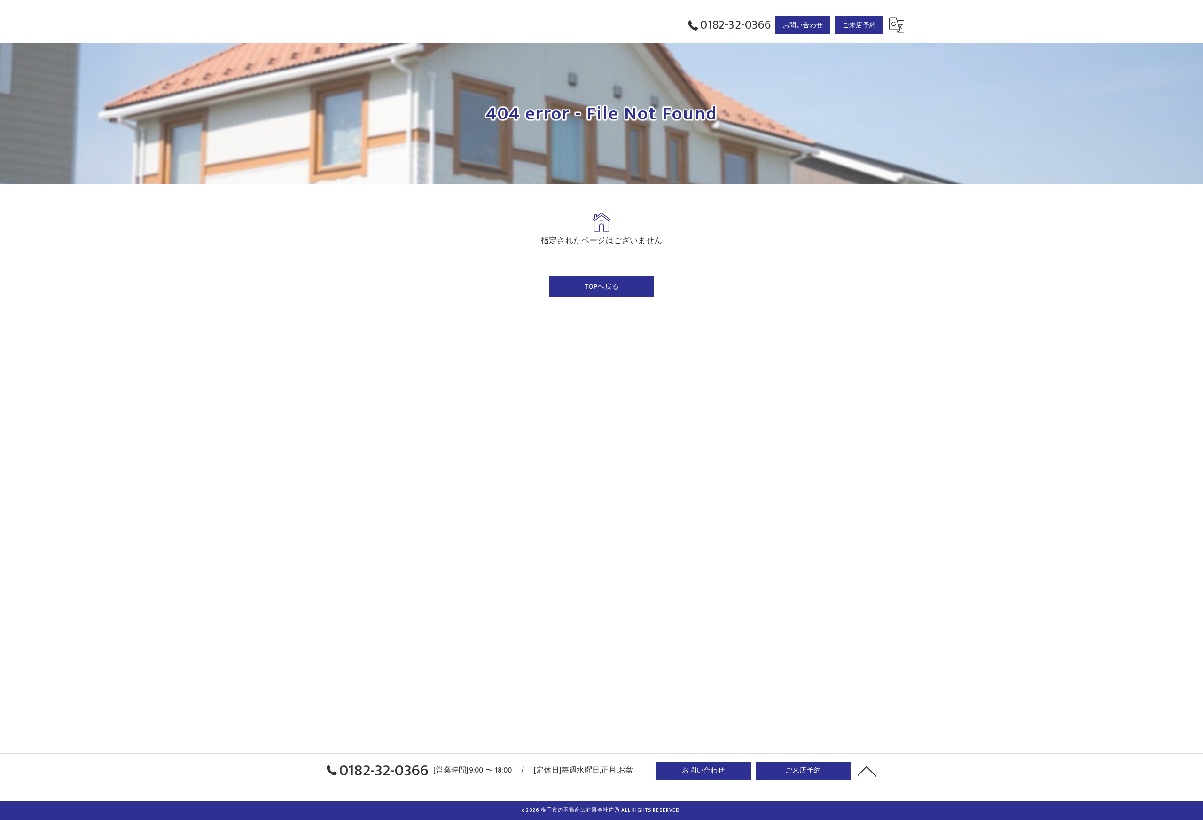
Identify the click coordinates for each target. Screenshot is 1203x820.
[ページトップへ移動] (867, 770)
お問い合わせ (803, 25)
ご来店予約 (859, 25)
